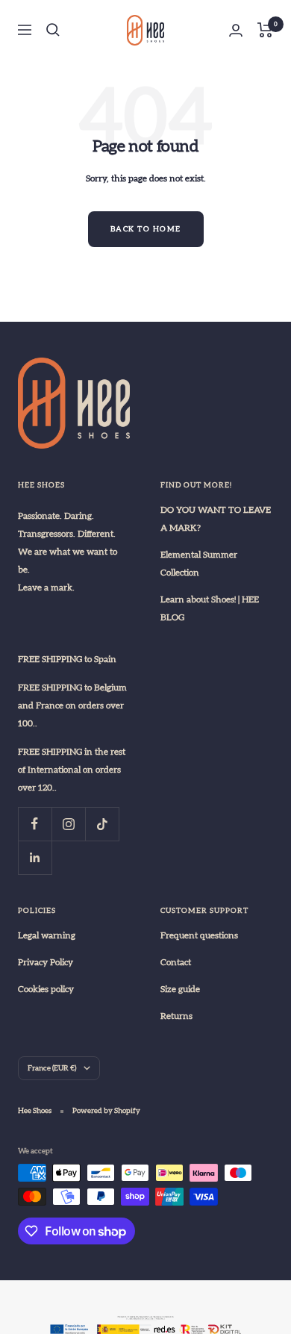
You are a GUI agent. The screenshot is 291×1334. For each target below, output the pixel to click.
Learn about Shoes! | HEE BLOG (209, 608)
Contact (175, 962)
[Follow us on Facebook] (34, 824)
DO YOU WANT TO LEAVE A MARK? (215, 518)
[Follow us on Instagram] (68, 824)
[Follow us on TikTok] (102, 824)
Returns (176, 1016)
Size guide (180, 989)
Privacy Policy (45, 962)
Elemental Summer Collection (198, 563)
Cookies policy (46, 989)
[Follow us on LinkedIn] (34, 857)
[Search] (53, 30)
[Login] (235, 30)
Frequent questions (199, 935)
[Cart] (265, 29)
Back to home (145, 229)
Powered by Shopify (106, 1111)
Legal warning (46, 935)
